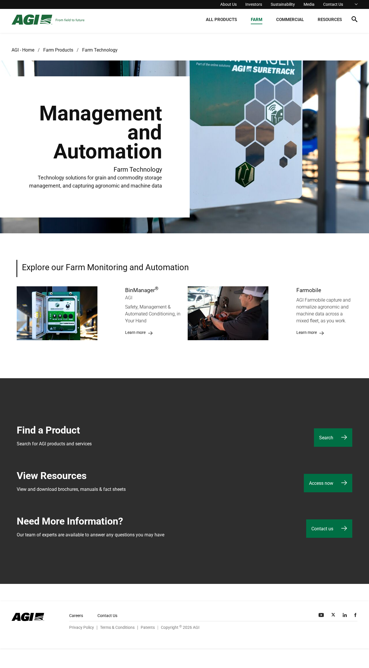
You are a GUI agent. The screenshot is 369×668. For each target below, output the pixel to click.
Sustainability (283, 4)
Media (309, 4)
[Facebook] (355, 615)
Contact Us (333, 4)
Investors (253, 4)
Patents (148, 627)
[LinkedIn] (345, 615)
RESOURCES (330, 19)
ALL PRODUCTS (221, 19)
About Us (228, 4)
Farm (256, 19)
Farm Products (58, 50)
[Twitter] (333, 615)
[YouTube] (322, 615)
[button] (354, 20)
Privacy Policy (81, 627)
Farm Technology (100, 50)
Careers (76, 615)
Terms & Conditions (117, 627)
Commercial (290, 19)
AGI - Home (23, 50)
